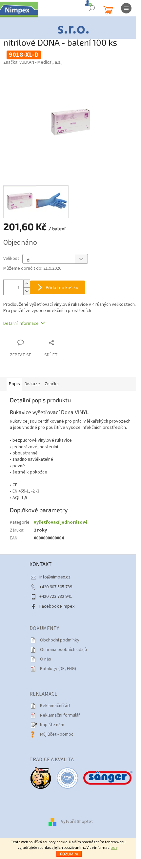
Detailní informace (21, 323)
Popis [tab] (14, 384)
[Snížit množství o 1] (26, 291)
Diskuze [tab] (32, 384)
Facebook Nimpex (56, 606)
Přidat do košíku (62, 287)
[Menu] (126, 8)
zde (114, 847)
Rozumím (69, 853)
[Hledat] (91, 8)
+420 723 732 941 (55, 596)
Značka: (33, 62)
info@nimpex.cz (54, 577)
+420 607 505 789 (55, 587)
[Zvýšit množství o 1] (26, 283)
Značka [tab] (52, 384)
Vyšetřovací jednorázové (61, 522)
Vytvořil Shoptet (77, 821)
